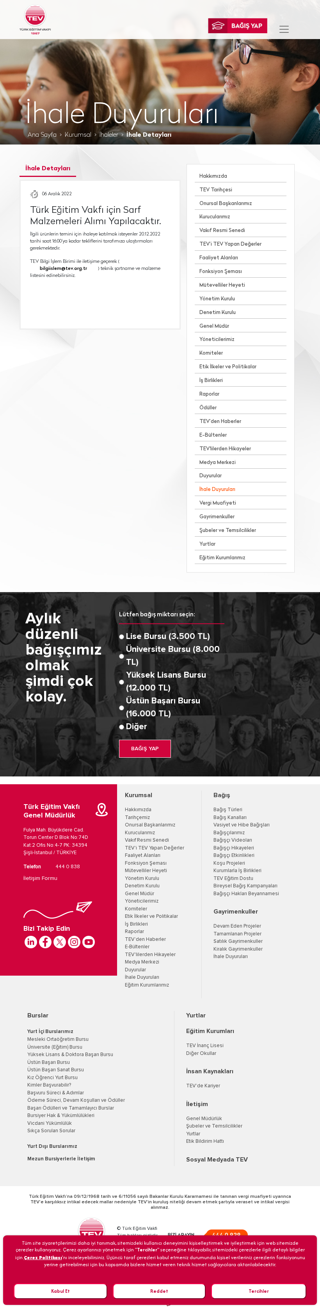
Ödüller (208, 407)
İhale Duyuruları (217, 489)
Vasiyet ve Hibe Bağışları (241, 825)
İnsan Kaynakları (209, 1071)
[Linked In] (30, 942)
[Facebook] (45, 942)
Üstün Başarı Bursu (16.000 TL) (163, 707)
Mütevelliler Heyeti (222, 285)
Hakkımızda (213, 176)
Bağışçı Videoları (232, 840)
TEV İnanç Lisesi (205, 1045)
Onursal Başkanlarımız (225, 203)
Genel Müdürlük (204, 1118)
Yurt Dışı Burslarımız (52, 1146)
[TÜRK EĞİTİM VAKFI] (35, 19)
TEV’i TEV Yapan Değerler (230, 244)
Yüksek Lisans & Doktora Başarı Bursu (70, 1054)
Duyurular (210, 475)
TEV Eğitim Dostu (233, 878)
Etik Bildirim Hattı (205, 1141)
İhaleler (109, 135)
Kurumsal (78, 135)
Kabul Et (60, 1291)
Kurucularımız (214, 216)
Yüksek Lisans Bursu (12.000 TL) (166, 681)
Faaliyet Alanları (218, 258)
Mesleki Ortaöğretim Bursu (58, 1039)
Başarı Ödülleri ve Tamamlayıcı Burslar (70, 1108)
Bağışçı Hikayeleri (233, 848)
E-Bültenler (213, 435)
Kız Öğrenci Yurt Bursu (52, 1077)
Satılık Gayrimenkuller (238, 941)
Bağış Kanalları (230, 817)
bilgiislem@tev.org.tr (63, 268)
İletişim (197, 1104)
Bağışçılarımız (229, 832)
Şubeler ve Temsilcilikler (227, 530)
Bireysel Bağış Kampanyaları (245, 886)
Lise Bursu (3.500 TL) (168, 636)
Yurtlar (207, 544)
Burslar (37, 1015)
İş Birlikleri (211, 380)
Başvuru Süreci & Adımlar (55, 1093)
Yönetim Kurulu (217, 299)
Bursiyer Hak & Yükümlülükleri (60, 1115)
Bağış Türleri (227, 809)
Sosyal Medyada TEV (217, 1159)
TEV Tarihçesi (215, 190)
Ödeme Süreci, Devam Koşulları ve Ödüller (76, 1100)
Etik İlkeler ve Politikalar (227, 366)
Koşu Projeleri (229, 863)
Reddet (159, 1291)
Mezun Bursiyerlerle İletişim (61, 1159)
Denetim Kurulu (217, 312)
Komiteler (211, 353)
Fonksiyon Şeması (220, 271)
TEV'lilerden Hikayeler (225, 448)
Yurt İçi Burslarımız (50, 1031)
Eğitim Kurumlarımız (222, 557)
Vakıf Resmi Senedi (222, 230)
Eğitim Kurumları (210, 1031)
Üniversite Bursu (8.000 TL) (173, 656)
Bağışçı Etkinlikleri (233, 855)
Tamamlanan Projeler (237, 934)
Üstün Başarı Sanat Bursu (55, 1069)
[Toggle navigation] (284, 29)
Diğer (136, 727)
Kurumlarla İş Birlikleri (237, 870)
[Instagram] (74, 942)
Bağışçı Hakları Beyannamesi (246, 893)
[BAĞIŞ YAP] (237, 26)
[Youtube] (88, 942)
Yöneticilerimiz (217, 339)
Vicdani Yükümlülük (49, 1123)
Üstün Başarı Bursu (48, 1062)
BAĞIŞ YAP (145, 748)
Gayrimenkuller (217, 516)
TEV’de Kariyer (203, 1086)
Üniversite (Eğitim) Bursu (54, 1047)
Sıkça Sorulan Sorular (51, 1130)
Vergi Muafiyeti (217, 503)
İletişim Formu (40, 878)
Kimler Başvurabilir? (49, 1085)
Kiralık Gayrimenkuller (238, 949)
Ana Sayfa (42, 135)
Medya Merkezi (217, 462)
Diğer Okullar (201, 1053)
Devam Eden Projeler (237, 926)
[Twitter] (59, 942)
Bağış (221, 795)
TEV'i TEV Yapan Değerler (154, 848)
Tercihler (259, 1291)
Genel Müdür (214, 326)
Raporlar (209, 394)
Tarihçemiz (137, 817)
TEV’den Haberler (220, 421)
